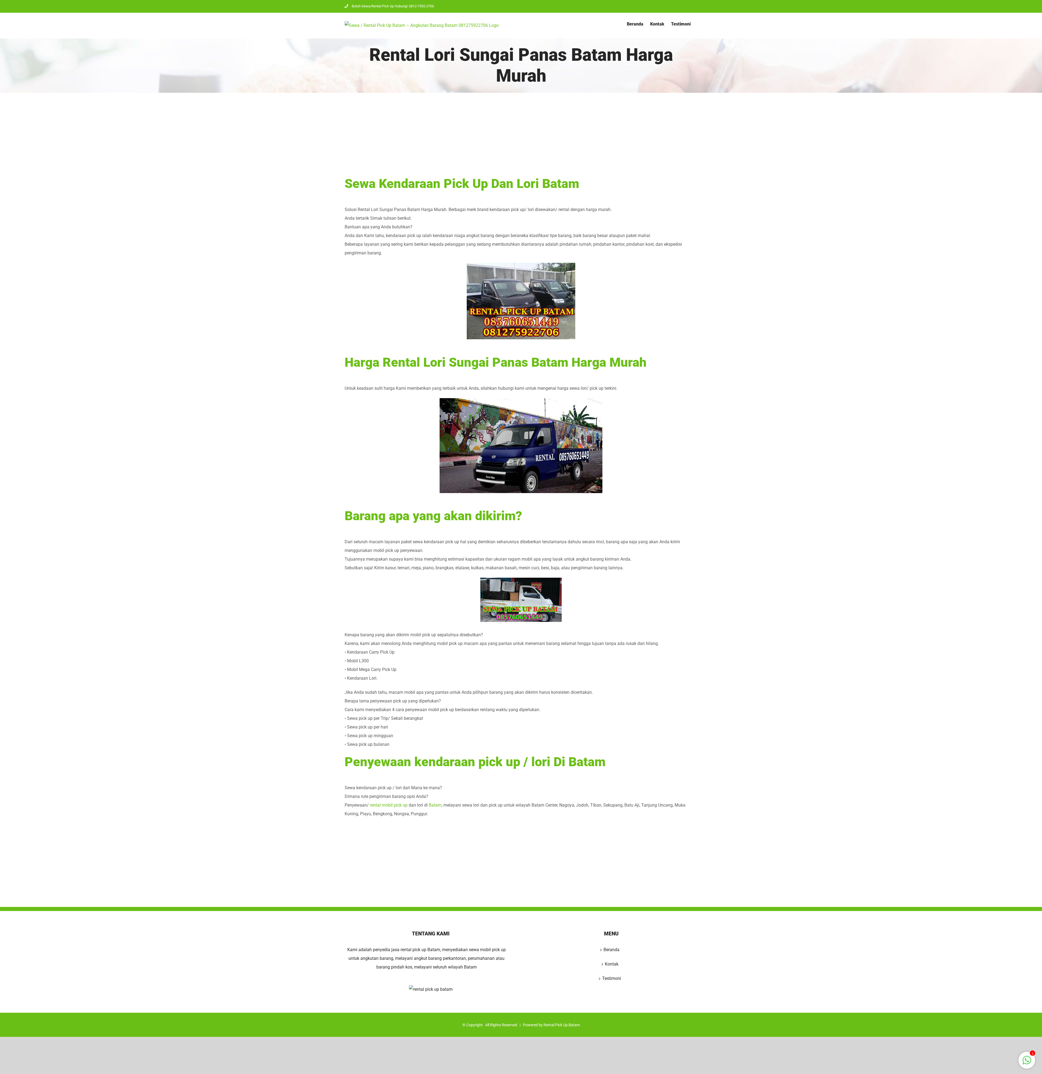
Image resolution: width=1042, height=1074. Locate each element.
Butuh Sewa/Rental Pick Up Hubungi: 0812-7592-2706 (393, 6)
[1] (1026, 1063)
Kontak (611, 964)
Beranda (611, 949)
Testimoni (611, 978)
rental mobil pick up (389, 805)
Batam (435, 805)
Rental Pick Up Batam (562, 1025)
